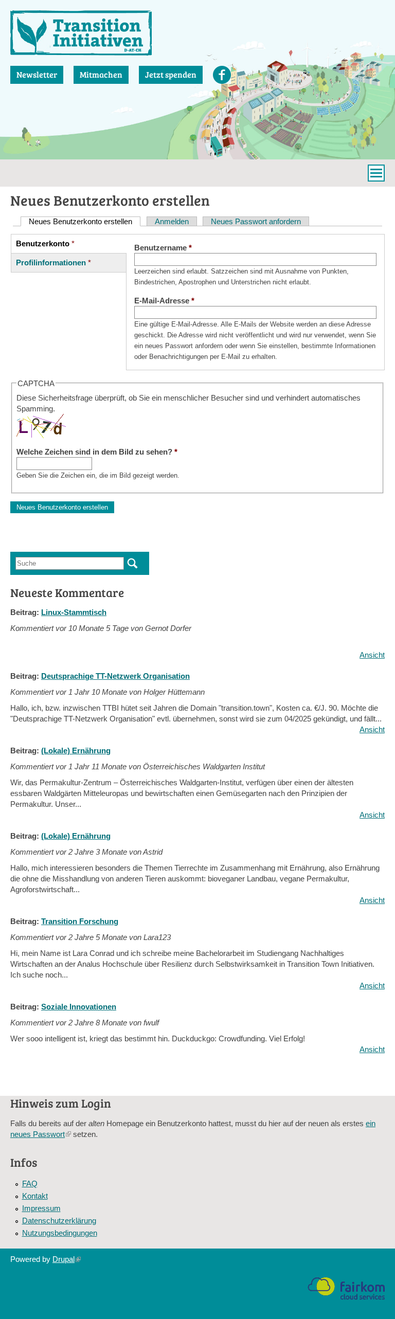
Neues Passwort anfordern (256, 221)
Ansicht (372, 655)
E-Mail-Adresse (164, 300)
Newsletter (36, 74)
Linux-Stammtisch (73, 612)
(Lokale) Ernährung (76, 750)
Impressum (41, 1208)
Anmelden (172, 221)
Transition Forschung (79, 921)
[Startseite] (81, 33)
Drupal (66, 1259)
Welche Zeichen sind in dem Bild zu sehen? (96, 451)
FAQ (30, 1183)
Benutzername (163, 247)
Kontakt (35, 1195)
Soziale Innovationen (78, 1006)
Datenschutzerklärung (59, 1220)
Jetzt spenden (170, 74)
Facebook (222, 75)
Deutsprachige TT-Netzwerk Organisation (115, 676)
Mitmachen (101, 74)
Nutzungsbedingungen (59, 1232)
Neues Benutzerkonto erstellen (84, 221)
